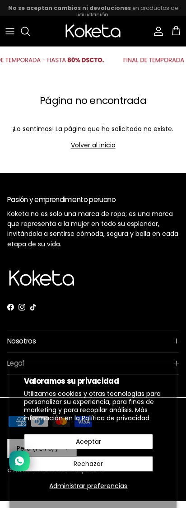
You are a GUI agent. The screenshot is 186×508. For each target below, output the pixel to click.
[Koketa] (93, 31)
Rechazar (88, 463)
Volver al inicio (93, 145)
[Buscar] (30, 31)
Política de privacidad (115, 418)
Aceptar (88, 441)
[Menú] (10, 31)
